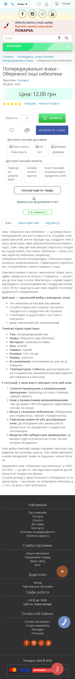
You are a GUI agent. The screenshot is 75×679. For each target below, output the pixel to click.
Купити (56, 118)
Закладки (37, 629)
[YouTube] (52, 13)
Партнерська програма (37, 586)
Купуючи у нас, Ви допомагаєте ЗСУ (37, 202)
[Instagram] (32, 13)
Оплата (37, 520)
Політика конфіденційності (37, 532)
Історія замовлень (38, 625)
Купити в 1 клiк (52, 130)
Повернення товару (38, 557)
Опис (8, 223)
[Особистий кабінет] (46, 4)
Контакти (37, 528)
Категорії (14, 46)
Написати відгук (49, 103)
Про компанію (37, 512)
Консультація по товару (37, 190)
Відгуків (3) (53, 223)
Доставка (37, 524)
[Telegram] (42, 13)
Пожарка (23, 80)
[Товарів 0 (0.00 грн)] (62, 4)
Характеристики (28, 223)
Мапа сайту (37, 561)
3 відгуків (30, 103)
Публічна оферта (37, 536)
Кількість (12, 118)
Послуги (37, 516)
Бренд (38, 582)
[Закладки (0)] (39, 4)
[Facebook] (22, 13)
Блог (37, 565)
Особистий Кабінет (37, 621)
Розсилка (38, 633)
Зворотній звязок (37, 553)
